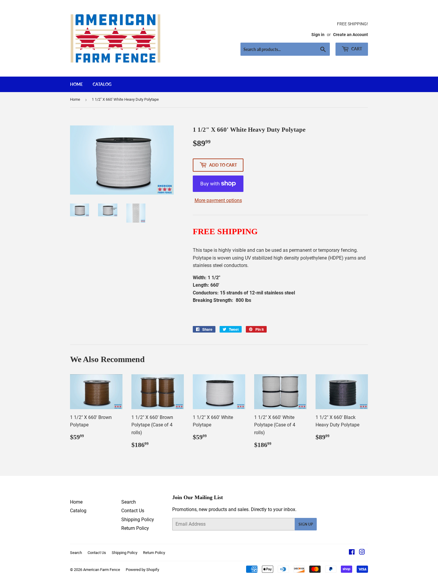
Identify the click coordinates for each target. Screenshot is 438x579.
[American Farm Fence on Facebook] (352, 552)
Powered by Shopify (142, 569)
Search (128, 502)
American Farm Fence (101, 569)
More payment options (218, 200)
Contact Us (132, 510)
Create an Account (350, 34)
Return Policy (135, 528)
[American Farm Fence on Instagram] (362, 552)
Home (76, 84)
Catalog (102, 84)
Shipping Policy (137, 519)
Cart (356, 48)
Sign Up (306, 524)
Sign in (317, 34)
